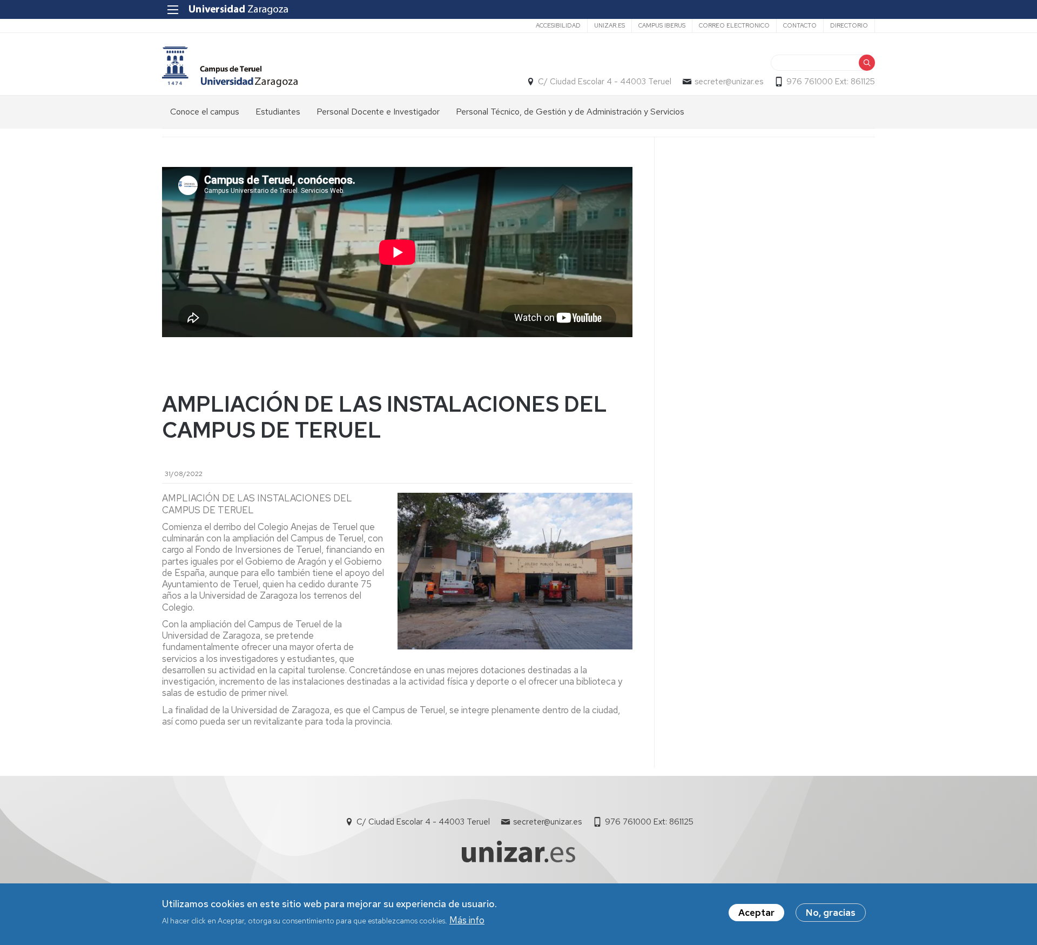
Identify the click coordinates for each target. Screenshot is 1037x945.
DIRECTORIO (849, 25)
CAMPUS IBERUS (661, 25)
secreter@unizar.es (729, 81)
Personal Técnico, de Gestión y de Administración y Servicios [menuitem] (570, 111)
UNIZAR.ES (609, 25)
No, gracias (831, 913)
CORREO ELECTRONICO (734, 25)
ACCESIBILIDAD (558, 25)
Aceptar (756, 913)
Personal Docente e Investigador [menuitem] (378, 111)
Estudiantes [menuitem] (277, 111)
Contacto (800, 25)
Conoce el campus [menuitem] (204, 111)
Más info (466, 920)
